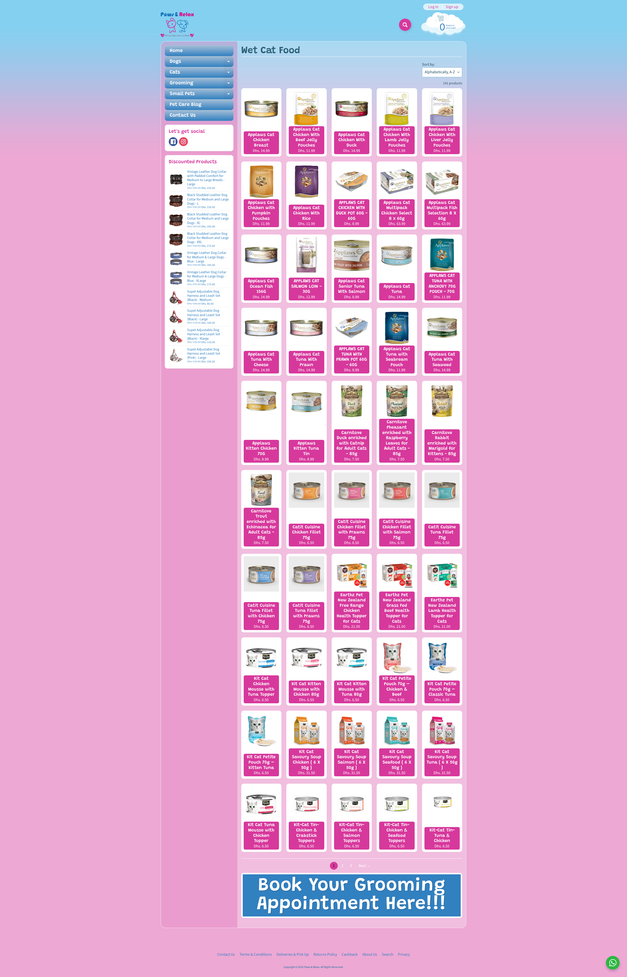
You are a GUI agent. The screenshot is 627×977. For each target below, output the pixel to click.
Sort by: (428, 64)
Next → (365, 865)
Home (176, 50)
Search (387, 954)
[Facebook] (173, 141)
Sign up (452, 7)
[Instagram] (183, 141)
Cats (201, 74)
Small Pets (201, 95)
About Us (369, 954)
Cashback (350, 954)
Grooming (201, 84)
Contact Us (183, 115)
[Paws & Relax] (177, 24)
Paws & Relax (311, 967)
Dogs (201, 63)
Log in (433, 7)
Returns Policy (325, 954)
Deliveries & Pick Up (293, 954)
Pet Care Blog (185, 104)
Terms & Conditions (256, 954)
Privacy (404, 954)
